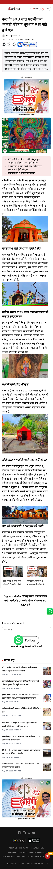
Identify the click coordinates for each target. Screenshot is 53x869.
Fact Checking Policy (31, 857)
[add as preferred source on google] (27, 44)
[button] (3, 8)
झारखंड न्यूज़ (8, 568)
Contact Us (24, 848)
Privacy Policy (38, 848)
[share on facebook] (4, 44)
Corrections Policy (37, 852)
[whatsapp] (14, 44)
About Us (13, 848)
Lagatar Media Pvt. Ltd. (37, 863)
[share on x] (9, 44)
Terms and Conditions (17, 852)
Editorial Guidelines (11, 857)
